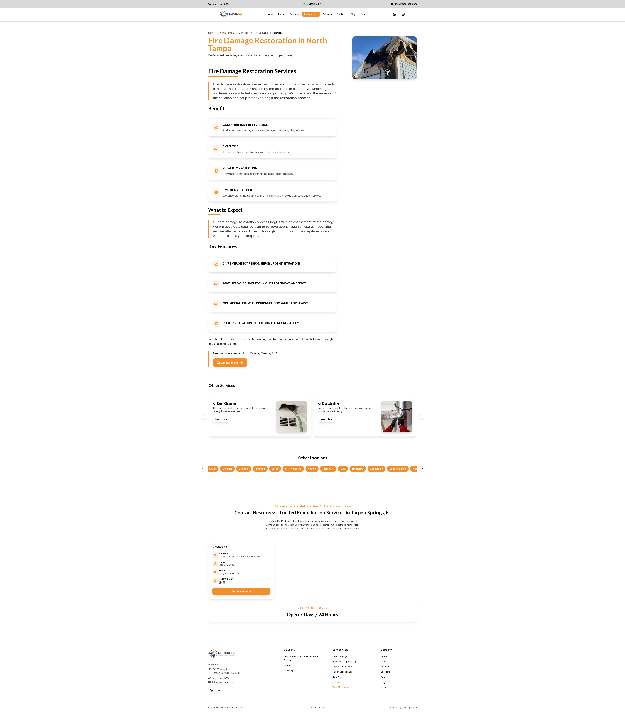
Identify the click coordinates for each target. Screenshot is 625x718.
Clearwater (209, 468)
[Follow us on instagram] (403, 14)
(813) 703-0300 (226, 565)
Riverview (357, 468)
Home (270, 14)
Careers (327, 14)
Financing (288, 670)
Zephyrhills (376, 468)
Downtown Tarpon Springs (345, 661)
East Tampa (338, 682)
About (281, 14)
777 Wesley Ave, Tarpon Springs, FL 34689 (239, 556)
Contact (341, 14)
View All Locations (341, 687)
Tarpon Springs (339, 656)
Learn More (221, 418)
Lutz (342, 468)
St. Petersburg (293, 468)
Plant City (328, 468)
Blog (353, 14)
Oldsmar (227, 468)
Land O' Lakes (398, 468)
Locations (309, 14)
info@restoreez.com (229, 573)
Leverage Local (409, 707)
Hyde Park (337, 677)
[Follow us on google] (394, 14)
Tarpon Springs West (342, 666)
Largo (275, 468)
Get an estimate (227, 362)
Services (294, 14)
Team (364, 14)
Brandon (260, 468)
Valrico (312, 468)
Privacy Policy (317, 707)
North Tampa (227, 32)
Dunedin (244, 468)
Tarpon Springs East (342, 672)
